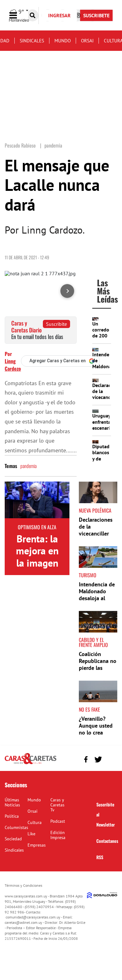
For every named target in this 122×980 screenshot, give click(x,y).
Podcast (57, 821)
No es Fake (89, 709)
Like (31, 834)
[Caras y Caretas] (30, 764)
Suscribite (56, 324)
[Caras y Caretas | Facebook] (86, 759)
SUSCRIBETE (96, 15)
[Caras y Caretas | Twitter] (98, 759)
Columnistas (16, 827)
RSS (99, 857)
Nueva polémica (95, 510)
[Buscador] (32, 15)
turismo (87, 575)
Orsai (87, 40)
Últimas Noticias (12, 802)
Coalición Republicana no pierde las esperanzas (97, 664)
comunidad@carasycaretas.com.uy (33, 917)
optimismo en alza (37, 527)
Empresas (37, 845)
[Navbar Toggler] (17, 15)
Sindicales (32, 40)
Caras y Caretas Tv (57, 805)
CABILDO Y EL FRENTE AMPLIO (93, 642)
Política (12, 816)
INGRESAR (59, 15)
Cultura (35, 822)
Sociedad (13, 839)
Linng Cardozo (13, 364)
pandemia (28, 465)
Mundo (62, 40)
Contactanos (107, 840)
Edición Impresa (57, 835)
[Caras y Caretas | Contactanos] (110, 758)
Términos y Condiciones (23, 885)
